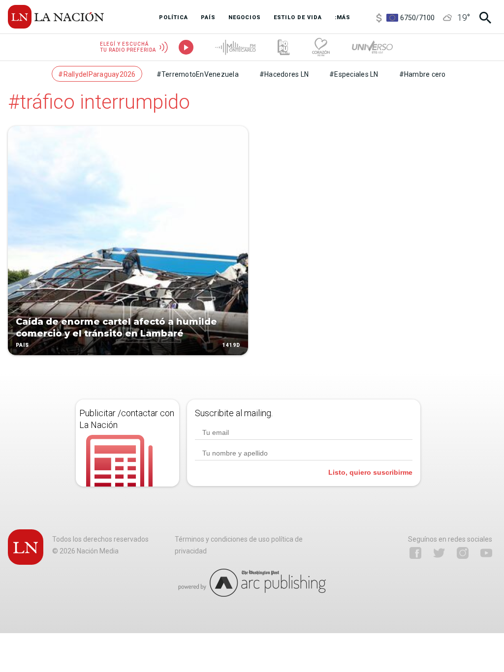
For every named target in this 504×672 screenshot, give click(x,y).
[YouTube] (486, 553)
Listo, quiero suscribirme (370, 472)
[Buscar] (485, 18)
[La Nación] (56, 17)
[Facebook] (415, 553)
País (22, 345)
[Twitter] (439, 553)
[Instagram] (463, 553)
